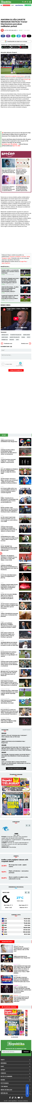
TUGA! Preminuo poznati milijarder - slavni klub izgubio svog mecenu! (8, 461)
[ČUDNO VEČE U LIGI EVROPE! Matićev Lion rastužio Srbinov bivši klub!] (25, 272)
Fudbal (3, 274)
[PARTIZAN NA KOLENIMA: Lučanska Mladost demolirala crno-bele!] (25, 702)
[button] (27, 825)
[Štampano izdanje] (14, 1022)
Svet (15, 945)
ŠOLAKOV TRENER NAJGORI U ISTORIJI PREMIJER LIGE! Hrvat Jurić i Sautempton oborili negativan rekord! (10, 280)
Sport (21, 30)
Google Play (23, 261)
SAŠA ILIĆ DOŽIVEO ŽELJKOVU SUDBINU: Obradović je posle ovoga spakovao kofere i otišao (8, 625)
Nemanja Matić (5, 334)
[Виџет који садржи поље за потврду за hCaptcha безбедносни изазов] (12, 364)
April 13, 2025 (16, 145)
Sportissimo (27, 1091)
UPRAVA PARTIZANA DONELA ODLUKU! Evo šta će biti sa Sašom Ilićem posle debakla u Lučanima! (9, 664)
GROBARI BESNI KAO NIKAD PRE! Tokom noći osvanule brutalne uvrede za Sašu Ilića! (9, 644)
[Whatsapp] (13, 36)
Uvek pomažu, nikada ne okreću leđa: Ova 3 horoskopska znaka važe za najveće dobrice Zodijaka (8, 188)
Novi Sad (6, 892)
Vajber (9, 258)
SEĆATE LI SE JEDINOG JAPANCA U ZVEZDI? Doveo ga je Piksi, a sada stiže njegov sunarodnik (9, 558)
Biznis (3, 1080)
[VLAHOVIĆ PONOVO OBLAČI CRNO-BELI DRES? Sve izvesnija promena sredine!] (25, 298)
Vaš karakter (19, 168)
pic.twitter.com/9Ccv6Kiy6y (9, 144)
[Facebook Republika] (10, 1098)
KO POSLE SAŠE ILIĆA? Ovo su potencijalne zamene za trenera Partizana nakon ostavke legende (9, 490)
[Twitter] (29, 36)
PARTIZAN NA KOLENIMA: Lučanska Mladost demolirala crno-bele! (8, 701)
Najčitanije (27, 729)
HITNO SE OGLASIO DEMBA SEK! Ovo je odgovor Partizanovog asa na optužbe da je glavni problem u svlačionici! (9, 596)
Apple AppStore (6, 263)
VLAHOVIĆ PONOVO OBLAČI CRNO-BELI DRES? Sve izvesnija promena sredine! (9, 297)
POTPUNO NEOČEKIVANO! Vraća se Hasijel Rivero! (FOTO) (8, 576)
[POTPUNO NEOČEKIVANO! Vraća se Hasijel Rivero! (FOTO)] (25, 577)
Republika (4, 1093)
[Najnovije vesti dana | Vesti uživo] (28, 5)
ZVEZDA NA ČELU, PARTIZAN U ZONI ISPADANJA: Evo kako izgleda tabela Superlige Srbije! (9, 692)
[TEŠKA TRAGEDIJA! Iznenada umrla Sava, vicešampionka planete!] (25, 615)
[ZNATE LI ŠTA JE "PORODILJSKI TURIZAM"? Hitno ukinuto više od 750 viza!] (7, 949)
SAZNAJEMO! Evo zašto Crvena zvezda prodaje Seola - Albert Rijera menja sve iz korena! (9, 538)
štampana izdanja (10, 1007)
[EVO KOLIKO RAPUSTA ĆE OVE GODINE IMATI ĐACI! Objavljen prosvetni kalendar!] (7, 999)
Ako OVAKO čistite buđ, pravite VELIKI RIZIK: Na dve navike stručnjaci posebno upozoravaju (22, 188)
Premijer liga (5, 339)
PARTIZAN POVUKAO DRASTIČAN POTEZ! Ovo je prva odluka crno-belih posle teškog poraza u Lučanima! (9, 683)
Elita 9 (15, 964)
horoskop (16, 821)
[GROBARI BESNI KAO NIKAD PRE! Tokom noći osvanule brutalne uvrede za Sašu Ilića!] (25, 644)
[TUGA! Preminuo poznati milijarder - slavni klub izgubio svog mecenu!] (25, 461)
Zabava (3, 1073)
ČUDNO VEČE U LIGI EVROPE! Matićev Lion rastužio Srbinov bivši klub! (10, 271)
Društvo (16, 995)
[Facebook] (3, 36)
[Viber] (8, 36)
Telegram (4, 258)
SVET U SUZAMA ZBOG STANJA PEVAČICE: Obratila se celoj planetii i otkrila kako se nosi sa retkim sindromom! (15, 763)
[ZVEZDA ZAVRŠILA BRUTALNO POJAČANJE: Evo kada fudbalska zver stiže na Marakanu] (25, 567)
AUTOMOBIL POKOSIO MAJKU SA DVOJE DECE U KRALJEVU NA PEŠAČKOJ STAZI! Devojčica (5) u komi (15, 756)
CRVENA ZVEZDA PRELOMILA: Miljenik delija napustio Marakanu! (8, 721)
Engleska (12, 339)
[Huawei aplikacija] (23, 47)
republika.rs (14, 1100)
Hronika (16, 975)
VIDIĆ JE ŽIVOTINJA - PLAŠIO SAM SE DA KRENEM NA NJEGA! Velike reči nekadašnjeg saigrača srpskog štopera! (10, 289)
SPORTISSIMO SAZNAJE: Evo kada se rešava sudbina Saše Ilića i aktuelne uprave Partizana (9, 606)
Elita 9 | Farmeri (6, 1076)
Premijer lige (27, 79)
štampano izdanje (16, 774)
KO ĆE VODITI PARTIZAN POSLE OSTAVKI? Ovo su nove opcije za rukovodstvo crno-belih (9, 519)
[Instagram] (24, 36)
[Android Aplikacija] (5, 47)
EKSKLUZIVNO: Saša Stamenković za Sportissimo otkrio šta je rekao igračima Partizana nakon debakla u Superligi (9, 510)
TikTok (28, 256)
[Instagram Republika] (22, 1098)
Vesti (12, 5)
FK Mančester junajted (15, 334)
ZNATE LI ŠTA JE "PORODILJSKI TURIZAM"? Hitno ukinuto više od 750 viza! (14, 736)
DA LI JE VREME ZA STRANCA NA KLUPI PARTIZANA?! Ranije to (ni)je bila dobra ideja (9, 471)
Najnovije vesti (7, 941)
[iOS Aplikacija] (14, 47)
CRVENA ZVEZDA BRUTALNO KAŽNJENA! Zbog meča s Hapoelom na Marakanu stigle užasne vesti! (9, 587)
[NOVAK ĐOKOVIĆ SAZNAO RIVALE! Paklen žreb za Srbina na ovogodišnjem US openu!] (25, 654)
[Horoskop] (27, 2)
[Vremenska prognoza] (25, 2)
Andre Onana (20, 76)
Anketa (16, 856)
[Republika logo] (6, 2)
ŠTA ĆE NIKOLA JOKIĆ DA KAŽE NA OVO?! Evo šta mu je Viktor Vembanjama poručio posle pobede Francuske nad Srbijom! (9, 712)
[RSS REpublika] (19, 1098)
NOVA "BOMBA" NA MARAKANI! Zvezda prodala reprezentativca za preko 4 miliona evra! (9, 548)
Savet (17, 339)
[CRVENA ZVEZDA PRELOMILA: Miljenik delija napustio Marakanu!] (25, 721)
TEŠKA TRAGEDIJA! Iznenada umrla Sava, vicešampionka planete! (9, 615)
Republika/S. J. (13, 30)
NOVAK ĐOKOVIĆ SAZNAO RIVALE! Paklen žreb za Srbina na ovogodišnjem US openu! (9, 654)
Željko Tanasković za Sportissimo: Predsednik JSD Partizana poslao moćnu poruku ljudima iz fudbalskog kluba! (9, 500)
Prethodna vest (8, 343)
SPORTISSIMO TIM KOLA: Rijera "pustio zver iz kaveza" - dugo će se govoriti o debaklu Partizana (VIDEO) (9, 481)
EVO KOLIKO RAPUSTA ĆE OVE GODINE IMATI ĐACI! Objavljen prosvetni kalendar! (21, 999)
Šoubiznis (16, 985)
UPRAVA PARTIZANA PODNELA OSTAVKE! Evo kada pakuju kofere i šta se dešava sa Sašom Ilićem (9, 529)
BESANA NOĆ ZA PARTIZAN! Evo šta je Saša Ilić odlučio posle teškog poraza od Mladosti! (9, 673)
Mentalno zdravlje (6, 168)
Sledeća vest (24, 343)
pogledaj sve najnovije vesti (16, 768)
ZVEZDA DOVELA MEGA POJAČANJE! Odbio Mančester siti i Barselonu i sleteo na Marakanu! (9, 452)
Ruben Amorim (26, 334)
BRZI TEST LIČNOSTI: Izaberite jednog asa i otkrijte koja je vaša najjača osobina (21, 171)
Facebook (12, 256)
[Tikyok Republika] (13, 1098)
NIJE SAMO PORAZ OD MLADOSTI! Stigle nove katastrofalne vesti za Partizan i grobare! (7, 635)
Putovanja (5, 1083)
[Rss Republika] (16, 1098)
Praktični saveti (20, 185)
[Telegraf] (18, 36)
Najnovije (4, 729)
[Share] (2, 946)
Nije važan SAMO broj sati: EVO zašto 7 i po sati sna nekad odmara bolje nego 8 (8, 171)
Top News (4, 1086)
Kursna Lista (16, 914)
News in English (6, 1090)
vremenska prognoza (16, 887)
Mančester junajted (14, 337)
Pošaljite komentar (16, 370)
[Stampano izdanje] (16, 797)
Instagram (18, 256)
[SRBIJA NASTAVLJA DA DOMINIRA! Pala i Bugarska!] (25, 442)
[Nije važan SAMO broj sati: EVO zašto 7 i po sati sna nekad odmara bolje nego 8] (8, 163)
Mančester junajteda (10, 76)
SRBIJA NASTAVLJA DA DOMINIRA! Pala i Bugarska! (9, 440)
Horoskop (4, 185)
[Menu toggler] (30, 2)
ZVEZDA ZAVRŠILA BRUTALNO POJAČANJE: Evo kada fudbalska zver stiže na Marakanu (9, 567)
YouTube (23, 256)
